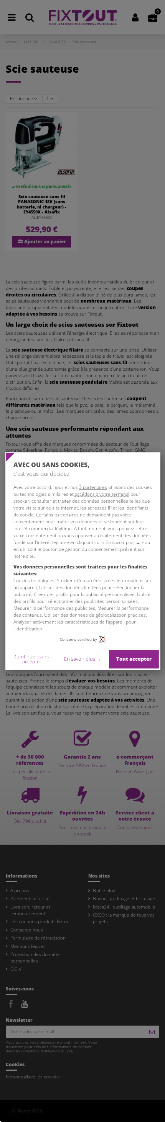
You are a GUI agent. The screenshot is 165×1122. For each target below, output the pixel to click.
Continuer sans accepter (32, 659)
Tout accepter (134, 659)
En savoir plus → (82, 659)
